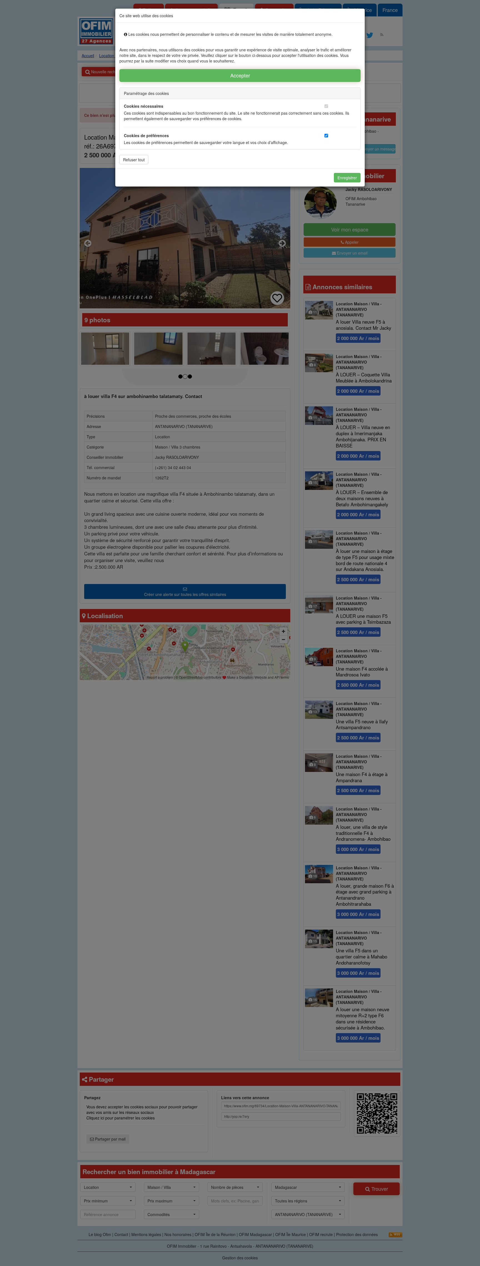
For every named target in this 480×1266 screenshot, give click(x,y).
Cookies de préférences (146, 135)
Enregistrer (347, 177)
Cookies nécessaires (143, 106)
